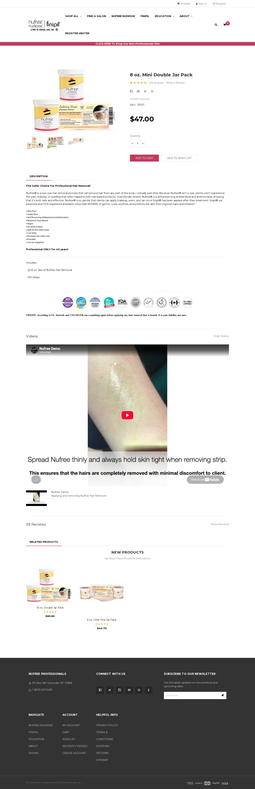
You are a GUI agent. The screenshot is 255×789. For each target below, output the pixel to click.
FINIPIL (33, 732)
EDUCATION (36, 739)
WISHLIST (68, 739)
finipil (145, 16)
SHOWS (34, 753)
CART (65, 732)
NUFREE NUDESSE (41, 725)
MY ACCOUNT (71, 725)
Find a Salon (96, 16)
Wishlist (185, 3)
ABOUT (33, 746)
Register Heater (77, 33)
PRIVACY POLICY (107, 725)
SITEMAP (102, 760)
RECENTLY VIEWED (75, 746)
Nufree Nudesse (123, 16)
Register (221, 3)
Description (39, 176)
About (185, 16)
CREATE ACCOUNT (74, 753)
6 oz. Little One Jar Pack (101, 619)
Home (127, 51)
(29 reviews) (156, 82)
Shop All (72, 16)
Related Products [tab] (44, 541)
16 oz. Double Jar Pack (50, 607)
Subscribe (222, 695)
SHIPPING (102, 746)
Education (163, 16)
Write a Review (175, 82)
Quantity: (135, 135)
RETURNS (102, 753)
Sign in (202, 3)
